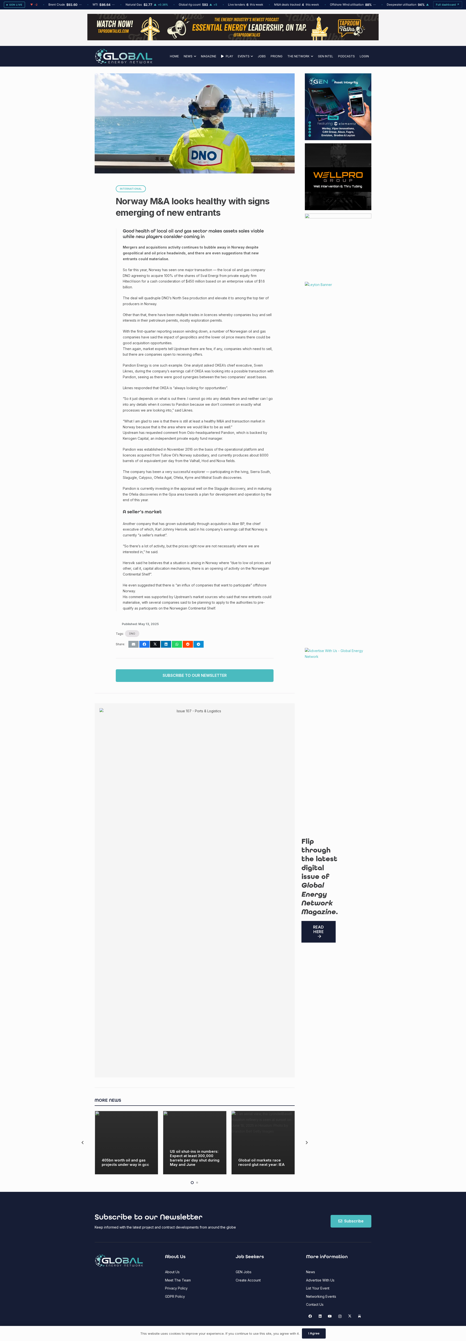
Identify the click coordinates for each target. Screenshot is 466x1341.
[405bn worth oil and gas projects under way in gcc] (126, 1142)
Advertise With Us (320, 1280)
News (310, 1272)
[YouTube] (330, 1316)
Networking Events (321, 1296)
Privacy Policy (176, 1288)
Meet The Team (178, 1280)
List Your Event (317, 1288)
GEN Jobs (243, 1272)
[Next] (306, 1143)
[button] (194, 56)
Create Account (248, 1280)
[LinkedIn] (320, 1316)
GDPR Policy (175, 1296)
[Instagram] (340, 1316)
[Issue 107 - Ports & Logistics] (197, 890)
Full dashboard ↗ (447, 4)
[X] (349, 1316)
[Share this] (144, 644)
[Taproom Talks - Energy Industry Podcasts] (233, 39)
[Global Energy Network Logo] (124, 56)
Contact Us (315, 1304)
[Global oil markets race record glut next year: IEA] (263, 1142)
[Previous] (83, 1143)
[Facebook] (310, 1316)
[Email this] (133, 644)
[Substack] (359, 1316)
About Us (172, 1272)
